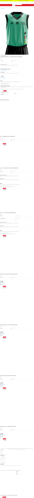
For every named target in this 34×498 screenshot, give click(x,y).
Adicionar (4, 143)
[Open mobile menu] (33, 2)
